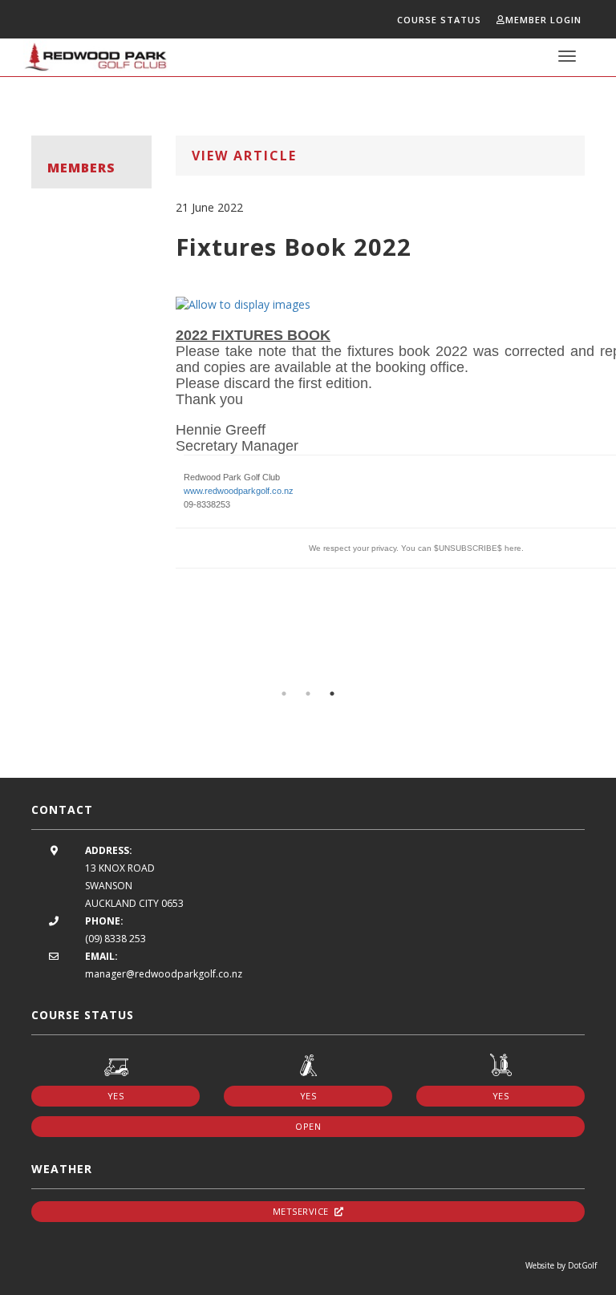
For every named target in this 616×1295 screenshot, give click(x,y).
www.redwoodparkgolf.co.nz (239, 491)
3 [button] (332, 694)
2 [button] (308, 694)
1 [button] (284, 694)
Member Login (543, 20)
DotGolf (582, 1265)
